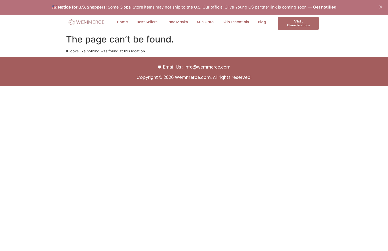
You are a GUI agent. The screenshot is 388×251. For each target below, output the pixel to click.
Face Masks (177, 21)
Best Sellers (147, 21)
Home (122, 21)
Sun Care (205, 21)
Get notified (324, 7)
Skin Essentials (236, 21)
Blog (262, 21)
